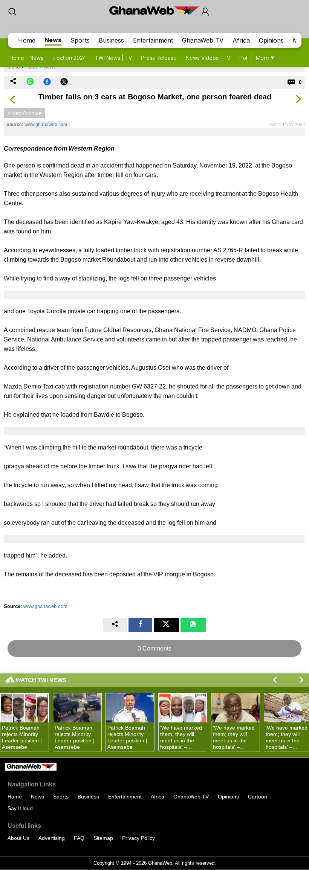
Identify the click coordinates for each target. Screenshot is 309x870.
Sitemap (103, 838)
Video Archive (24, 113)
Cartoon (257, 797)
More (262, 58)
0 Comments (154, 648)
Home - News (26, 58)
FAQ (79, 838)
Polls (245, 58)
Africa (241, 40)
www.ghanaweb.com (45, 124)
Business (111, 40)
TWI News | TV (113, 58)
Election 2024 (69, 58)
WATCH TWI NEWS (41, 680)
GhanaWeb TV (202, 40)
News (52, 40)
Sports (80, 40)
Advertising (51, 838)
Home (26, 40)
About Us (18, 838)
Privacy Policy (138, 838)
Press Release (159, 58)
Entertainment (153, 40)
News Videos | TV (208, 58)
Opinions (271, 40)
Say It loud (20, 808)
